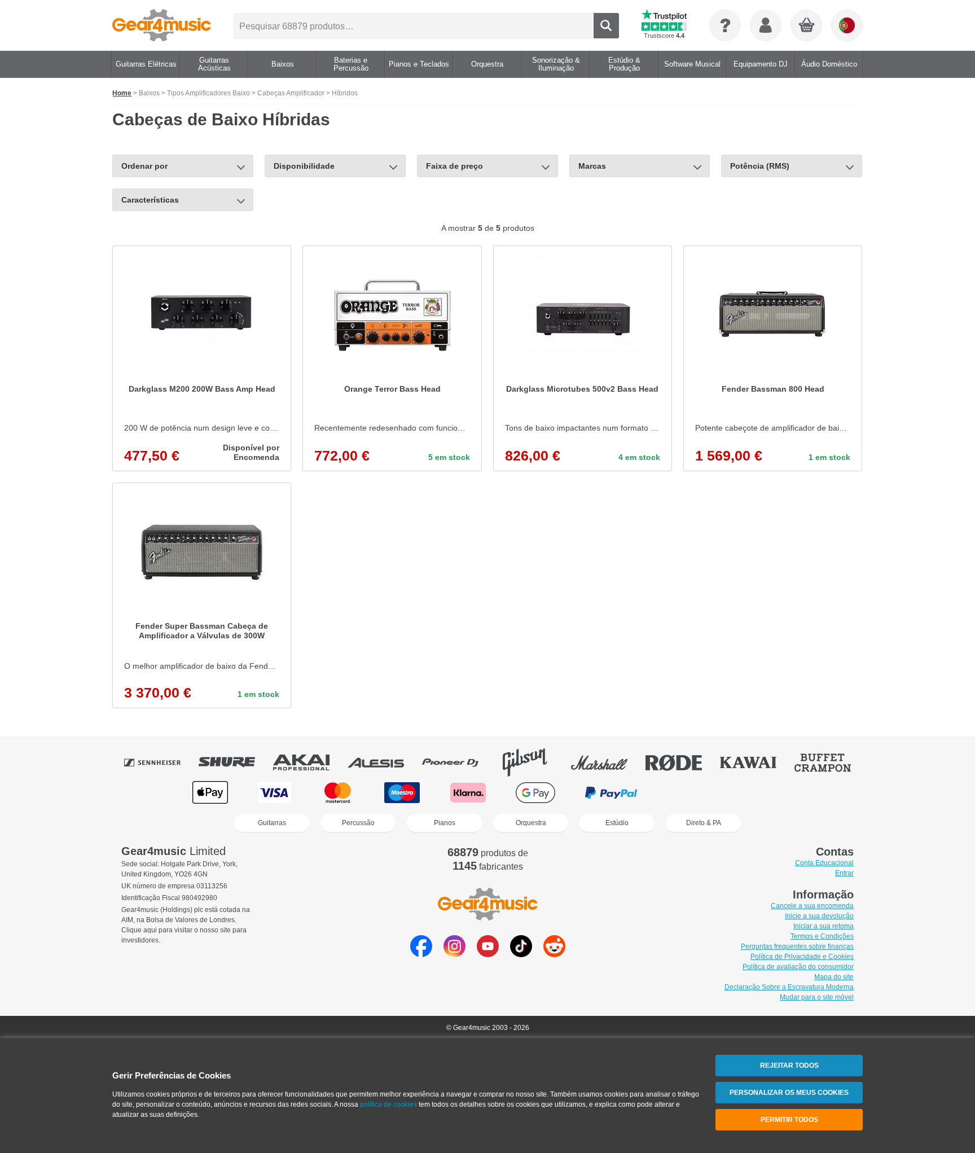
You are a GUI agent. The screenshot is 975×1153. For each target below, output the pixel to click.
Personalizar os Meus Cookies (789, 1093)
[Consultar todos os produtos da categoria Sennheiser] (160, 762)
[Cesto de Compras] (807, 26)
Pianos (444, 823)
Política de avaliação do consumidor (798, 967)
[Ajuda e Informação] (725, 25)
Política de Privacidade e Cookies (802, 957)
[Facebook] (421, 954)
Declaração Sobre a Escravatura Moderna (789, 987)
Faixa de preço (454, 165)
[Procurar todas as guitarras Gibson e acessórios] (532, 762)
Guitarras (272, 823)
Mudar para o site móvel (817, 997)
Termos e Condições (822, 936)
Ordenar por (144, 165)
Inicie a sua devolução (819, 916)
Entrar (844, 873)
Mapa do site (834, 977)
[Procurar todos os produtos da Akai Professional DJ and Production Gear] (309, 762)
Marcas (592, 165)
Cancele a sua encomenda (812, 906)
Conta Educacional (824, 863)
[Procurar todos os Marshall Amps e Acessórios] (607, 762)
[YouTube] (488, 954)
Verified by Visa (763, 792)
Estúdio (617, 823)
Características (150, 199)
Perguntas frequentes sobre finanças (797, 946)
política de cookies (388, 1104)
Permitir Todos (789, 1120)
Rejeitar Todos (789, 1065)
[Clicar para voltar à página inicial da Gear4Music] (161, 25)
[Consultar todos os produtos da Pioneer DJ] (458, 762)
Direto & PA (703, 823)
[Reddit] (554, 954)
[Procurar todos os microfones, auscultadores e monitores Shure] (234, 762)
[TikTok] (521, 954)
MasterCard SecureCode (690, 792)
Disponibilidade (304, 165)
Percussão (358, 823)
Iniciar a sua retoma (823, 926)
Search (606, 25)
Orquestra (531, 823)
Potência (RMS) (759, 165)
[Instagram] (454, 954)
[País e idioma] (847, 25)
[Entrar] (765, 25)
